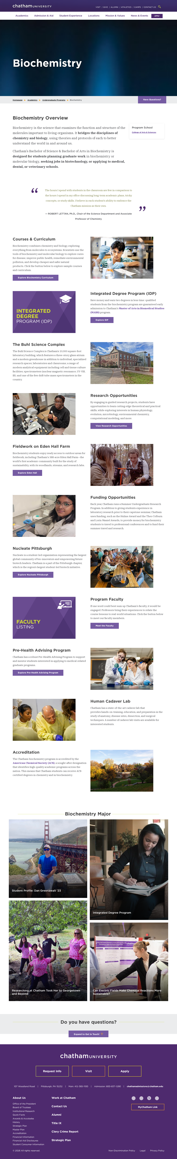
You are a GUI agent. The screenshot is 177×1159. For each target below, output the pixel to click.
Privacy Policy (157, 1150)
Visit (98, 7)
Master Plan (18, 1129)
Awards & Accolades (23, 1118)
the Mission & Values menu (115, 18)
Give (105, 7)
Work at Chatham (64, 1097)
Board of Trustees (22, 1107)
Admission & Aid (43, 15)
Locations (94, 15)
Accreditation (19, 1133)
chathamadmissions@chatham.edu (145, 1086)
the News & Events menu (139, 18)
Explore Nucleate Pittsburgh (35, 575)
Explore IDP (105, 321)
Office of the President (24, 1104)
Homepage (17, 100)
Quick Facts (19, 1115)
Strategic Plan (20, 1126)
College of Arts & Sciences (144, 132)
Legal (142, 1150)
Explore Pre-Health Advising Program (40, 673)
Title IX (56, 1123)
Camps (137, 7)
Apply (157, 16)
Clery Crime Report (65, 1131)
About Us (19, 1097)
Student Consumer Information (28, 1144)
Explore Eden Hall (30, 474)
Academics (21, 15)
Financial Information (23, 1137)
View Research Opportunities (114, 427)
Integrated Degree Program (112, 912)
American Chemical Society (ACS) (34, 762)
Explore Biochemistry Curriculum (38, 278)
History (16, 1122)
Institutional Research (24, 1111)
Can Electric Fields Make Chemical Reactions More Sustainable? (127, 992)
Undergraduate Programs (53, 100)
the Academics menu (15, 18)
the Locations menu (94, 18)
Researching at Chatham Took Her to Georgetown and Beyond (46, 992)
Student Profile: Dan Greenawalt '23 (36, 890)
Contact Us (150, 7)
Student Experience (70, 15)
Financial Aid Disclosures (25, 1140)
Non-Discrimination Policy (122, 1150)
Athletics (126, 7)
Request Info (52, 1071)
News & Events (139, 15)
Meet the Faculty (107, 626)
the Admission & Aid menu (41, 18)
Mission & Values (115, 15)
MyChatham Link (148, 1107)
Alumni (115, 7)
